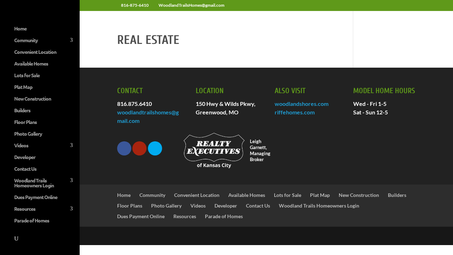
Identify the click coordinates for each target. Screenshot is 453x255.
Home (20, 29)
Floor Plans (25, 122)
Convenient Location (35, 52)
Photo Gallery (28, 134)
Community (26, 40)
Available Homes (31, 64)
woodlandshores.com (301, 103)
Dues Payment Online (35, 197)
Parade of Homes (31, 220)
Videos (21, 145)
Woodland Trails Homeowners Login (34, 183)
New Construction (32, 99)
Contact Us (25, 169)
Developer (24, 157)
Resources (24, 209)
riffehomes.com (295, 112)
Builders (22, 110)
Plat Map (23, 87)
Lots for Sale (27, 75)
